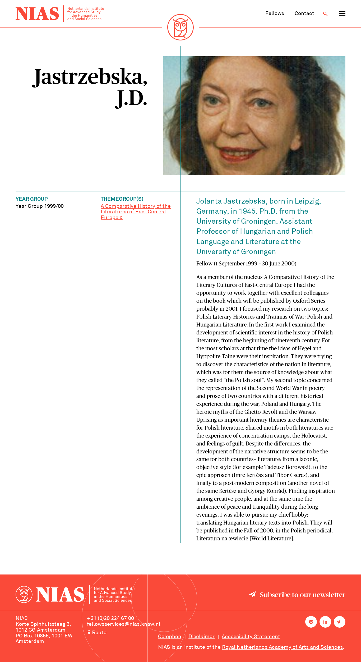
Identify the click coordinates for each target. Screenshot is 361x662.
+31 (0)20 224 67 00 (110, 618)
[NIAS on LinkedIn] (325, 622)
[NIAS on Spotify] (311, 622)
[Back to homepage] (60, 13)
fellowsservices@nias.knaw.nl (123, 624)
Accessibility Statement (251, 637)
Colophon (169, 637)
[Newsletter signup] (339, 622)
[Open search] (325, 14)
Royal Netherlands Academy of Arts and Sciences (282, 647)
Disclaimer (201, 637)
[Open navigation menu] (342, 14)
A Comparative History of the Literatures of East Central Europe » (136, 212)
